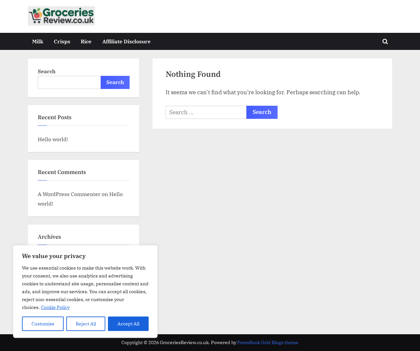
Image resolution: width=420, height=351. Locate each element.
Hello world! (53, 139)
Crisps (62, 41)
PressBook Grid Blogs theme (268, 342)
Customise (43, 324)
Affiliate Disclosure (126, 41)
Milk (37, 41)
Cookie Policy (55, 307)
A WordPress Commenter (69, 193)
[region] (85, 291)
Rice (86, 41)
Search (46, 71)
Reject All (86, 324)
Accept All (128, 324)
